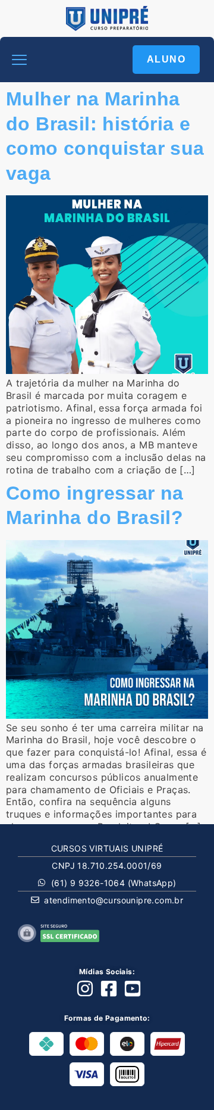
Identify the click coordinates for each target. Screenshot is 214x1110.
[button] (19, 59)
